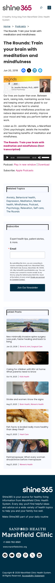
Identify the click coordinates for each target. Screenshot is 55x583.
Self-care (38, 207)
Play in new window (25, 164)
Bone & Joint (25, 346)
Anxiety (10, 197)
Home (7, 26)
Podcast (33, 204)
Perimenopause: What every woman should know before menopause (25, 458)
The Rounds (13, 211)
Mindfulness (21, 204)
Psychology (12, 207)
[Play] (7, 157)
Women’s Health (37, 404)
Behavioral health (25, 197)
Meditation (26, 200)
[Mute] (39, 157)
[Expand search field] (41, 7)
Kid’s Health (24, 377)
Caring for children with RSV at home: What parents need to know (26, 370)
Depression (12, 200)
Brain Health (25, 404)
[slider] (46, 157)
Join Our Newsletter (27, 287)
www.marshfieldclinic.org (15, 546)
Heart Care (24, 434)
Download (43, 164)
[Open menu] (49, 7)
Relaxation (26, 207)
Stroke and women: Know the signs (25, 399)
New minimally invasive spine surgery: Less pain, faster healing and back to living (26, 339)
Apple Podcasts (24, 170)
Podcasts (20, 26)
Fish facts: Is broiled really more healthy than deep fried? (27, 428)
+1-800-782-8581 (12, 542)
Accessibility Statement (33, 575)
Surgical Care (36, 346)
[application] (27, 157)
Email (13, 249)
